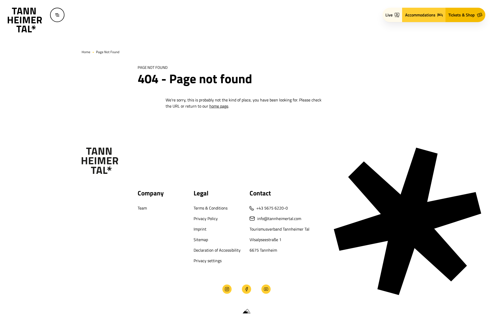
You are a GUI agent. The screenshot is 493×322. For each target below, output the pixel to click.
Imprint (200, 229)
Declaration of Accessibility (217, 250)
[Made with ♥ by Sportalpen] (246, 311)
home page (218, 106)
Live (389, 15)
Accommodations (420, 15)
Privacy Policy (206, 218)
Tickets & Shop (461, 15)
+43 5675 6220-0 (272, 208)
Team (142, 208)
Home (86, 51)
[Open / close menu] (57, 15)
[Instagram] (227, 289)
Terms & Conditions (210, 208)
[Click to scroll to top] (12, 289)
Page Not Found (107, 51)
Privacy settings (208, 261)
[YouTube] (266, 289)
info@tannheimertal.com (279, 218)
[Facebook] (246, 289)
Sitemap (201, 239)
